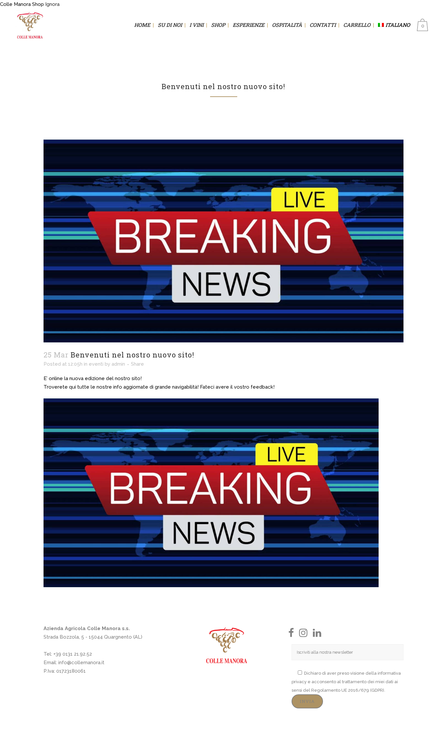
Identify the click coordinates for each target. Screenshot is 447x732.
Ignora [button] (52, 4)
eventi (96, 364)
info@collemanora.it (81, 662)
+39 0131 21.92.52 (72, 654)
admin (118, 364)
